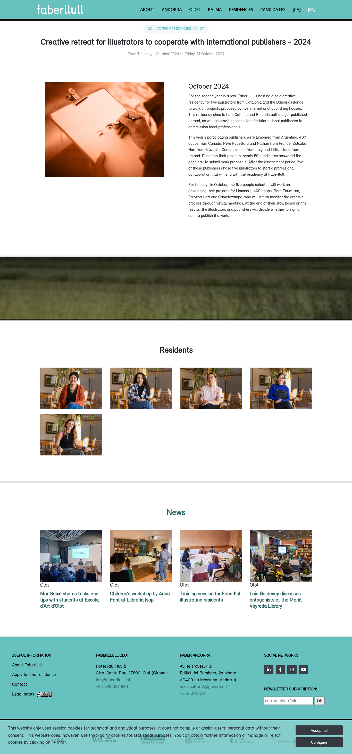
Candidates (273, 9)
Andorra (172, 9)
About (147, 9)
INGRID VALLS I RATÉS (71, 444)
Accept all (319, 730)
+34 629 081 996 (112, 686)
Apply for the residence (34, 674)
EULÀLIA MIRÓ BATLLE (280, 398)
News (176, 512)
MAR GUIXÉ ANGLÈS (211, 398)
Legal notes (23, 694)
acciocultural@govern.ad (203, 686)
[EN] (312, 9)
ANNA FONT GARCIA (71, 398)
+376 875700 (192, 693)
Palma (215, 9)
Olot (195, 9)
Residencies (241, 9)
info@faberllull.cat (113, 679)
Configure (319, 742)
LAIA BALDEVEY (141, 398)
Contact (19, 684)
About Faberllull (27, 665)
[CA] (297, 9)
